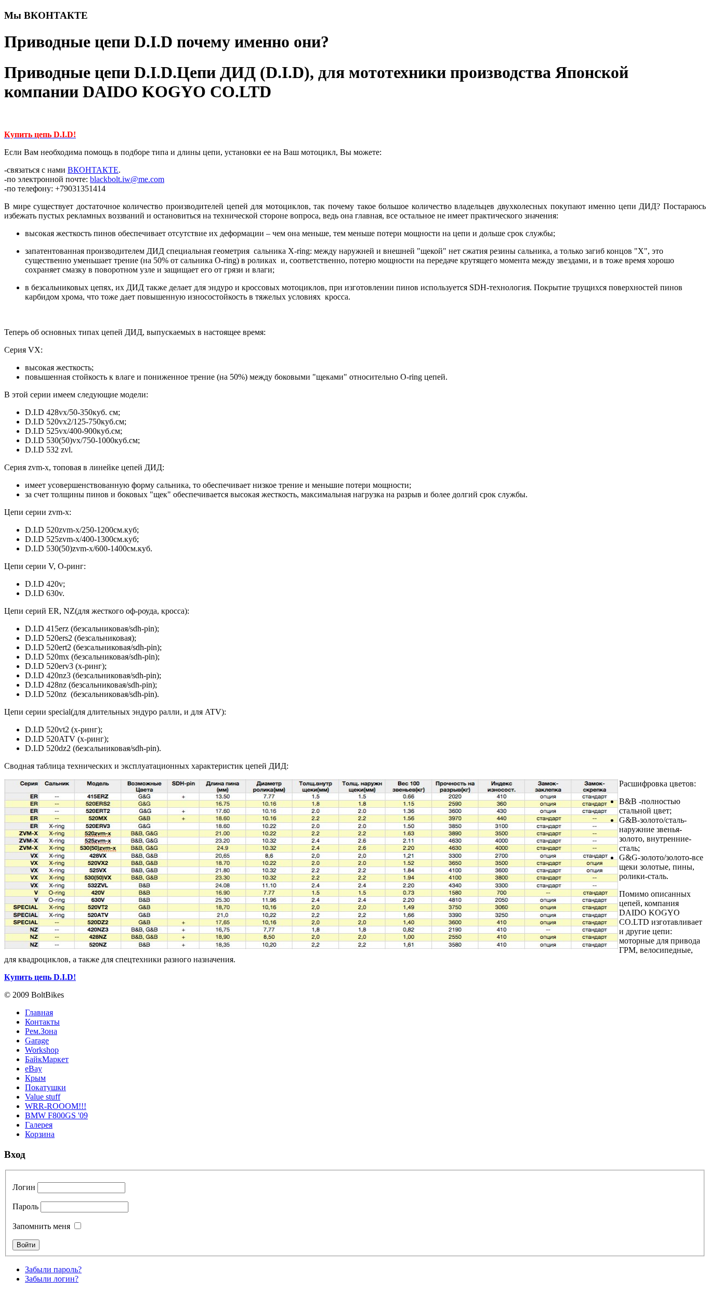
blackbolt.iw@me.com (127, 179)
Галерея (38, 1124)
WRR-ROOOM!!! (55, 1106)
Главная (39, 1012)
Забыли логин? (51, 1278)
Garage (37, 1040)
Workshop (42, 1049)
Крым (35, 1078)
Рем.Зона (41, 1031)
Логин (23, 1187)
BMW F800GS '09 (56, 1115)
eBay (33, 1068)
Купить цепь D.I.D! (40, 977)
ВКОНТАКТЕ (93, 169)
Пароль (25, 1206)
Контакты (42, 1021)
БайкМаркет (47, 1059)
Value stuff (42, 1096)
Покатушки (45, 1087)
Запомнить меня (41, 1226)
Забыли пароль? (53, 1269)
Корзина (40, 1134)
